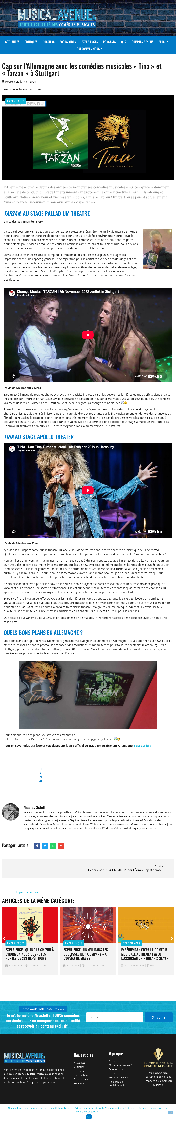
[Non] (170, 1112)
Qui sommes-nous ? (89, 48)
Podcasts (109, 41)
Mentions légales (119, 1077)
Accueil (113, 1061)
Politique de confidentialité (117, 1083)
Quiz (123, 41)
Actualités (12, 41)
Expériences (90, 41)
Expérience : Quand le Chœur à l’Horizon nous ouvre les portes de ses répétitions (30, 954)
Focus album (68, 41)
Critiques (31, 41)
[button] (37, 846)
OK (89, 1116)
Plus (162, 41)
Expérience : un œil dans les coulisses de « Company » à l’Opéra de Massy (85, 954)
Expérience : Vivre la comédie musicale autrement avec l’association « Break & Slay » (145, 954)
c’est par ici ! (142, 746)
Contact (113, 1073)
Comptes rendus (142, 41)
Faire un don (116, 1069)
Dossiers (49, 41)
